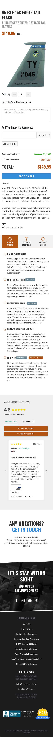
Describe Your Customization (16, 102)
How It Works (26, 629)
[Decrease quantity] (14, 94)
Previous (5, 471)
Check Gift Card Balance (26, 664)
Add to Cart (26, 176)
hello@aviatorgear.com (26, 684)
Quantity (6, 94)
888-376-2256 (26, 672)
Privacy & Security (40, 730)
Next (46, 471)
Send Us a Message (26, 689)
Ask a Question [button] (27, 434)
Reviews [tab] (8, 421)
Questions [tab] (26, 421)
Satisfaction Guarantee (26, 634)
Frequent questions (26, 243)
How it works (10, 243)
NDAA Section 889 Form (26, 644)
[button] (26, 496)
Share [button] (16, 492)
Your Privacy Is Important (26, 654)
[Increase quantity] (28, 94)
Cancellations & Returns (26, 649)
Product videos (43, 243)
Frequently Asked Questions (26, 639)
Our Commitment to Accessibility (26, 659)
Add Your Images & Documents (17, 127)
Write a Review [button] (27, 428)
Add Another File (9, 143)
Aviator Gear (14, 730)
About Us (26, 624)
